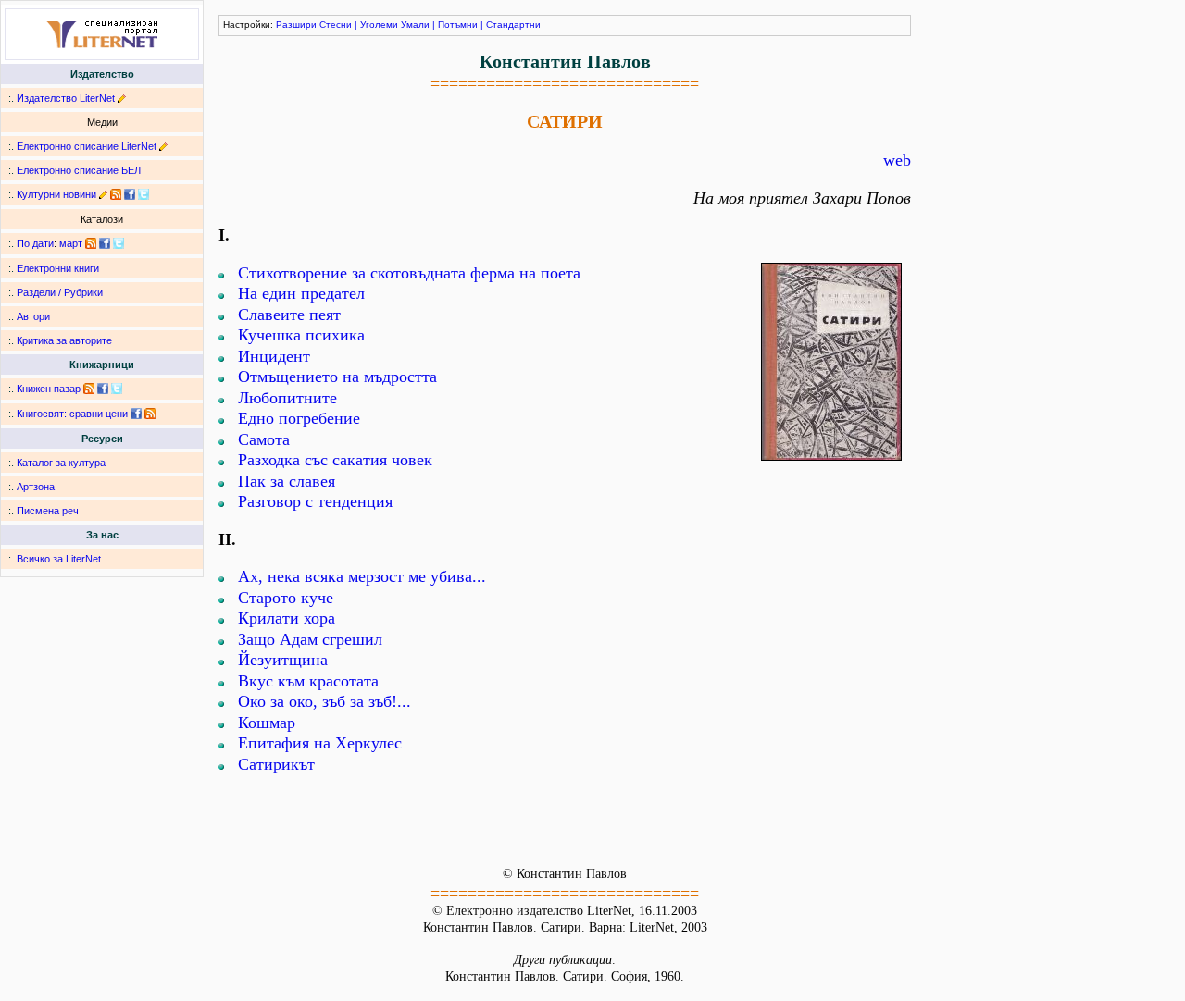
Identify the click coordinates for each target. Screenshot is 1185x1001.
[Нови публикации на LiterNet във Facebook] (104, 243)
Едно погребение (299, 418)
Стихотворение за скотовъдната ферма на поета (409, 273)
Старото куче (285, 597)
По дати (35, 243)
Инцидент (274, 356)
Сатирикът (276, 764)
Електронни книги (58, 268)
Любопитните (287, 398)
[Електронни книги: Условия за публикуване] (122, 98)
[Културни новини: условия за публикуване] (103, 194)
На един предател (301, 293)
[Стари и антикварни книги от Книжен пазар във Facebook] (102, 388)
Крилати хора (286, 618)
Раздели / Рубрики (60, 292)
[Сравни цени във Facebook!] (136, 413)
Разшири (296, 24)
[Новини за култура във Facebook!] (129, 194)
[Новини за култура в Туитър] (143, 194)
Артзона (36, 486)
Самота (264, 439)
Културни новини (56, 194)
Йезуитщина (283, 659)
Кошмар (266, 722)
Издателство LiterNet (66, 98)
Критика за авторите (64, 340)
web (897, 160)
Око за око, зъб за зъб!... (324, 701)
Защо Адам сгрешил (310, 639)
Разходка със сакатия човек (335, 460)
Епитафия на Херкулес (320, 743)
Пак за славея (286, 481)
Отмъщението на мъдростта (337, 376)
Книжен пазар (49, 388)
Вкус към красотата (308, 681)
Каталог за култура (61, 462)
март (70, 243)
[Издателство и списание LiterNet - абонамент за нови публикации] (90, 243)
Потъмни (458, 24)
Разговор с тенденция (315, 501)
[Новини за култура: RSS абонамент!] (115, 194)
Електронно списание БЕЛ (79, 170)
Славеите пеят (289, 314)
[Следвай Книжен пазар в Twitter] (116, 388)
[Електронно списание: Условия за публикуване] (163, 146)
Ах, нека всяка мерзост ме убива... (362, 576)
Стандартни (513, 24)
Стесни (335, 24)
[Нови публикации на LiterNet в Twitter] (118, 243)
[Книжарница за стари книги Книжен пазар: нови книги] (88, 388)
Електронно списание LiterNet (86, 146)
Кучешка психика (301, 335)
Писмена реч (48, 510)
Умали (415, 24)
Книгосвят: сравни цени (72, 413)
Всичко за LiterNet (59, 558)
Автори (33, 316)
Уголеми (379, 24)
